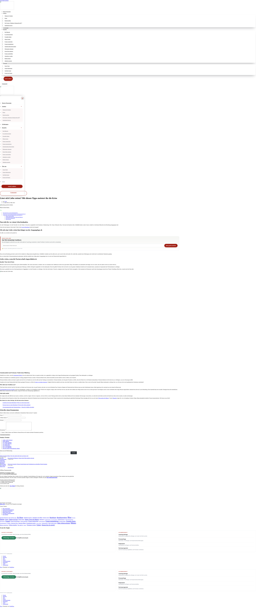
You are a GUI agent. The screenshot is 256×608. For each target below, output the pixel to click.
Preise (6, 18)
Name (1, 415)
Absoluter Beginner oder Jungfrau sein (8, 517)
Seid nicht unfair (8, 219)
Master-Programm (7, 11)
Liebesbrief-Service (8, 25)
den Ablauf (12, 485)
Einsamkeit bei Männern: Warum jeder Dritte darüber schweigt (21, 458)
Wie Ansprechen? (6, 508)
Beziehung (53, 517)
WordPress (12, 567)
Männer (73, 523)
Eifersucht (42, 519)
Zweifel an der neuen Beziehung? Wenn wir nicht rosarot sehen (16, 402)
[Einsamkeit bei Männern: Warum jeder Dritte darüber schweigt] (3, 461)
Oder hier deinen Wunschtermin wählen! (11, 448)
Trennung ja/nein (31, 525)
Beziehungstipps (62, 517)
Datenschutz (5, 565)
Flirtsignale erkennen (9, 49)
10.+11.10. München (7, 447)
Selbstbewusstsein (8, 61)
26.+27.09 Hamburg (7, 446)
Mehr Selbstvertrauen (63, 523)
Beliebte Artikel (46, 517)
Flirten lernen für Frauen (69, 519)
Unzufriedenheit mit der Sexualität (7, 389)
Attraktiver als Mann (37, 517)
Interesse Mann (22, 523)
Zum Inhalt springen (4, 0)
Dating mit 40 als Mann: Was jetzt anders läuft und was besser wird (14, 455)
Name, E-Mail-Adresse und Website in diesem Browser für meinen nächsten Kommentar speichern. (22, 432)
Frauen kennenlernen (9, 44)
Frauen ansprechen (8, 41)
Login (4, 75)
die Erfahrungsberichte (52, 477)
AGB (4, 563)
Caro (6, 201)
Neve (1, 567)
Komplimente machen (31, 523)
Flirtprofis (115, 398)
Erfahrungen (5, 27)
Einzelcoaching (8, 20)
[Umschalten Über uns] (21, 166)
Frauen (7, 521)
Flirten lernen (7, 39)
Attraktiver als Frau (28, 517)
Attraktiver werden (9, 56)
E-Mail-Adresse (3, 417)
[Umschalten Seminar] (21, 106)
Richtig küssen (8, 58)
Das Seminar (5, 514)
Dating (2, 519)
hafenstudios (9, 553)
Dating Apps (21, 519)
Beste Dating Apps (7, 512)
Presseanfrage (131, 539)
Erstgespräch (4, 83)
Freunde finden (62, 521)
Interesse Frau (14, 523)
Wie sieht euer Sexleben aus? (10, 218)
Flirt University (2, 521)
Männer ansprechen (4, 525)
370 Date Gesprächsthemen (8, 513)
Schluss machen (13, 525)
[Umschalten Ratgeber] (21, 127)
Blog (69, 517)
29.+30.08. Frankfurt (7, 442)
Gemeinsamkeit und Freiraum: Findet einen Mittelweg (14, 217)
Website (1, 420)
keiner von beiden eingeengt (41, 382)
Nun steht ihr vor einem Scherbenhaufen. (10, 212)
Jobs (4, 558)
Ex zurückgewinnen (9, 34)
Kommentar (3, 430)
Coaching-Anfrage (133, 535)
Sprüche (24, 525)
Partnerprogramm (131, 548)
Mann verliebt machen (52, 523)
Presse (4, 559)
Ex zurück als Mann (54, 519)
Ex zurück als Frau (47, 519)
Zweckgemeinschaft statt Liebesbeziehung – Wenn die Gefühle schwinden (18, 407)
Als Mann (20, 517)
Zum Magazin (11, 467)
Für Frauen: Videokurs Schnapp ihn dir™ (13, 23)
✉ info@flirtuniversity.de (22, 537)
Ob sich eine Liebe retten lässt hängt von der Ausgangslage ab (14, 213)
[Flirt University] (128, 5)
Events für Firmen (8, 73)
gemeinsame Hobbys (18, 375)
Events (4, 556)
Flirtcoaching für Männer (103, 398)
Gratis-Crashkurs (8, 78)
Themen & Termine (9, 15)
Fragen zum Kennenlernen (8, 509)
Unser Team (7, 66)
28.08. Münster (6, 441)
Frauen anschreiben (9, 53)
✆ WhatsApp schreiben (9, 537)
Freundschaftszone (3, 523)
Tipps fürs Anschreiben (7, 511)
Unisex (38, 525)
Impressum (5, 562)
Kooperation (129, 544)
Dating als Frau (13, 519)
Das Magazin (7, 32)
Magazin (5, 557)
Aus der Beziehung (25, 227)
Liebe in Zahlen (38, 523)
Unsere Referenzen (8, 68)
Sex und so (20, 525)
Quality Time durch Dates (10, 216)
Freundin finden (8, 37)
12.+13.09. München (7, 443)
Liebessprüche (45, 523)
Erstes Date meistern (9, 51)
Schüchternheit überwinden (10, 46)
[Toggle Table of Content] (1, 210)
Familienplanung (61, 519)
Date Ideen (73, 517)
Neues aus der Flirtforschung (6, 450)
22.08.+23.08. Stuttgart (7, 440)
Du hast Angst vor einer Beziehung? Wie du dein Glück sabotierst (16, 405)
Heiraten (9, 523)
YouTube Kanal (8, 70)
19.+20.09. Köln (6, 444)
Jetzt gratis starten (171, 245)
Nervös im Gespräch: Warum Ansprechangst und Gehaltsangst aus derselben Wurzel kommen (27, 464)
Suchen (73, 452)
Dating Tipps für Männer (32, 519)
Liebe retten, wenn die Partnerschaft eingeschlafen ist (12, 215)
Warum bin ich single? (48, 525)
